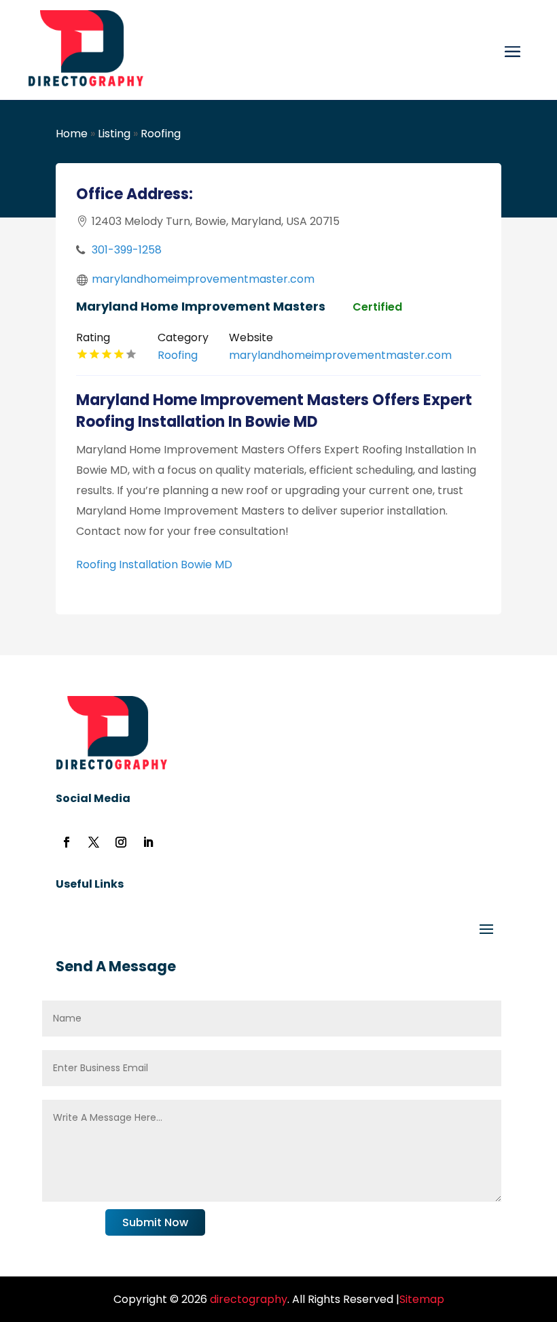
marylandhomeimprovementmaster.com (203, 279)
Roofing (161, 133)
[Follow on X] (94, 842)
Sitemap (421, 1299)
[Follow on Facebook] (66, 842)
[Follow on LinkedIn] (148, 842)
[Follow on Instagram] (121, 842)
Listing (114, 133)
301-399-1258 (127, 250)
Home (72, 133)
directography (247, 1299)
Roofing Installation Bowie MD (154, 564)
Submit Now (155, 1222)
